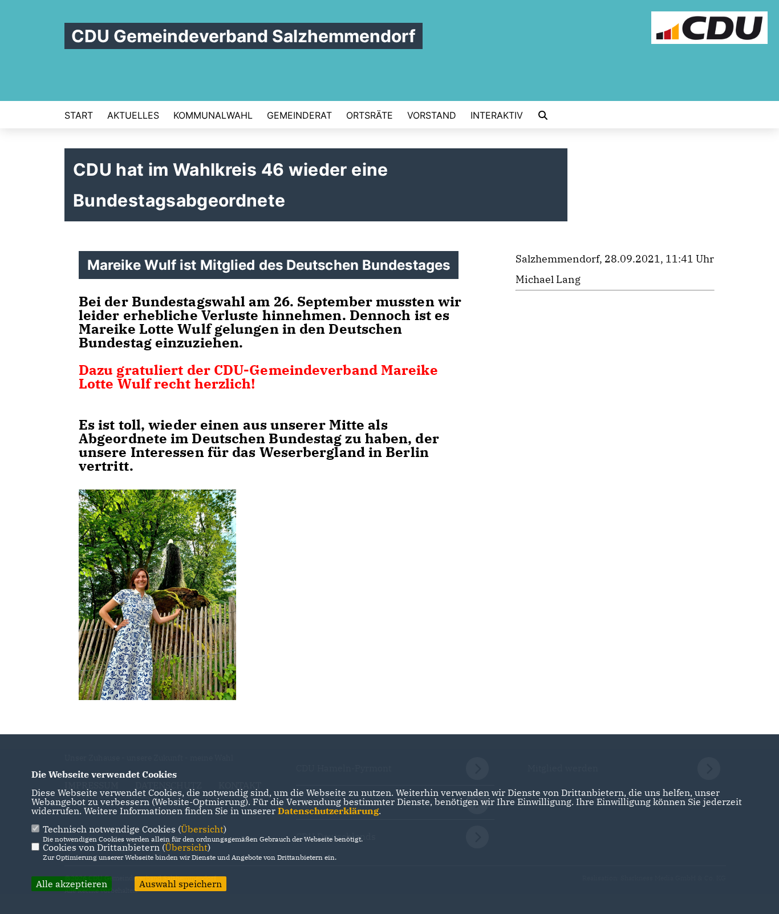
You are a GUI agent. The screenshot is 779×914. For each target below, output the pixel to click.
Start (78, 115)
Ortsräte (369, 115)
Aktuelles (133, 115)
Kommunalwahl (213, 115)
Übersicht (202, 829)
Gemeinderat (299, 115)
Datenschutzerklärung (328, 810)
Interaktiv (496, 115)
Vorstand (431, 115)
